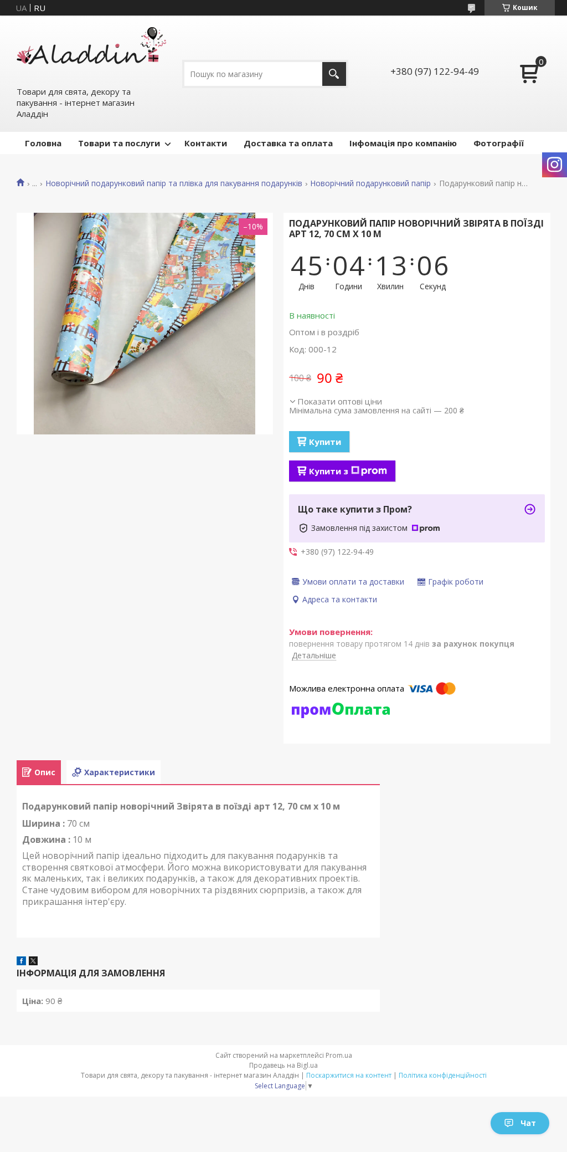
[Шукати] (334, 74)
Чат (528, 1123)
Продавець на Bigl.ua (283, 1065)
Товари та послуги (119, 143)
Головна (43, 143)
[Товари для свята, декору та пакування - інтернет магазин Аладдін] (91, 50)
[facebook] (21, 961)
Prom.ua (339, 1055)
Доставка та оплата (288, 143)
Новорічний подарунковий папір (370, 183)
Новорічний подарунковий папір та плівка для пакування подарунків (173, 183)
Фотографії (498, 143)
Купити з (328, 471)
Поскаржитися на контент (348, 1075)
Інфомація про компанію (403, 143)
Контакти (205, 143)
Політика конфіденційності (443, 1075)
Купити (325, 441)
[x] (33, 961)
